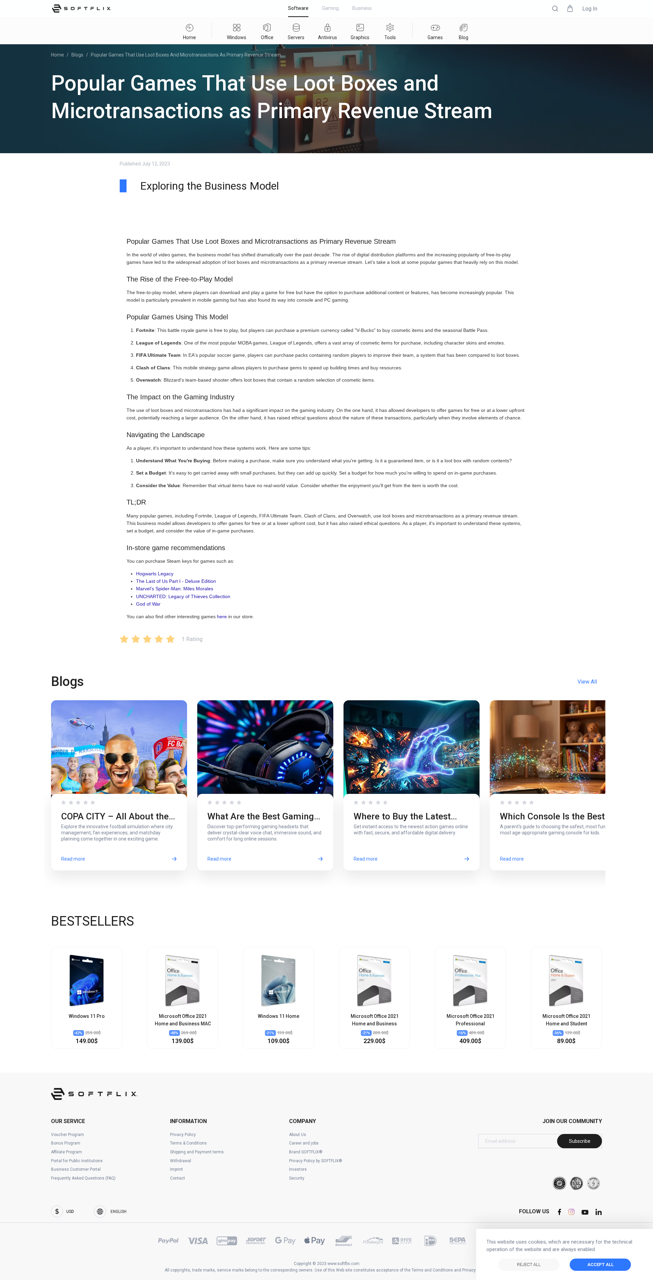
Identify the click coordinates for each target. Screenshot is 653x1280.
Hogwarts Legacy (154, 573)
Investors (298, 1169)
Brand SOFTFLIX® (305, 1152)
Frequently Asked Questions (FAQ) (83, 1178)
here (222, 616)
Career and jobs (304, 1143)
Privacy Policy (183, 1134)
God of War (148, 604)
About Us (297, 1134)
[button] (555, 8)
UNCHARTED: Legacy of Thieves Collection (183, 596)
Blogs (77, 55)
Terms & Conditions (188, 1143)
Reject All (529, 1264)
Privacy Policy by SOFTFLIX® (315, 1160)
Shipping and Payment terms (197, 1152)
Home (57, 55)
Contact (177, 1178)
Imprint (176, 1169)
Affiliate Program (66, 1152)
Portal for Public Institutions (77, 1160)
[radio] (124, 639)
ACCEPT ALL (600, 1264)
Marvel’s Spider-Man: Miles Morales (174, 588)
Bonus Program (65, 1143)
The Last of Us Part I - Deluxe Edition (176, 581)
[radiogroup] (147, 639)
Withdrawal (180, 1160)
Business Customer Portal (76, 1169)
